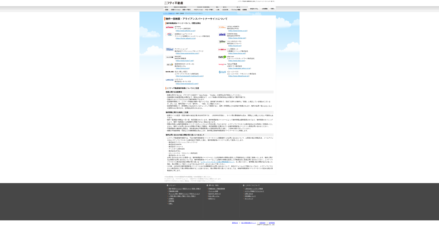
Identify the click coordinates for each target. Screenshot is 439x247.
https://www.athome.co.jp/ (185, 31)
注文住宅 (225, 10)
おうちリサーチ (235, 10)
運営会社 (235, 223)
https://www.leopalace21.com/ (187, 84)
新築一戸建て (186, 10)
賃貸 (166, 10)
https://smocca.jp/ (182, 68)
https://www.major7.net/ (184, 61)
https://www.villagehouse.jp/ (239, 76)
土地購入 (171, 198)
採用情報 (272, 223)
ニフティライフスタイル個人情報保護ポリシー (217, 162)
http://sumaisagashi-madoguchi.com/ (189, 76)
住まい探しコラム (213, 196)
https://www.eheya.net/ (237, 53)
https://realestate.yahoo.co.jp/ (239, 68)
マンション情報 (213, 191)
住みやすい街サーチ (244, 10)
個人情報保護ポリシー (248, 223)
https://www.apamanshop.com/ (187, 53)
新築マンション (175, 10)
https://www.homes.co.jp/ (238, 31)
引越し (272, 9)
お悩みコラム (254, 9)
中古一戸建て (209, 10)
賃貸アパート (187, 188)
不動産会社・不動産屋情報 (216, 188)
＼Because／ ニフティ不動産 (254, 188)
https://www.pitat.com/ (237, 61)
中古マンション (198, 10)
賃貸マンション (177, 188)
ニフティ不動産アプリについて (254, 191)
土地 (217, 10)
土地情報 (264, 9)
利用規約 (262, 223)
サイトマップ (249, 198)
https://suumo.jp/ (235, 46)
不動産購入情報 (173, 191)
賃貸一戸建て (196, 188)
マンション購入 (173, 194)
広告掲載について (250, 196)
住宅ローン (211, 198)
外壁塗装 (171, 201)
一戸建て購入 (173, 196)
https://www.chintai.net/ (237, 38)
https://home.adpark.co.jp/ (185, 38)
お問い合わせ (249, 194)
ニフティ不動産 (175, 3)
